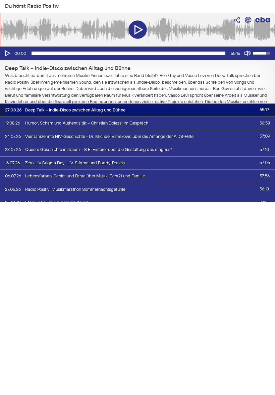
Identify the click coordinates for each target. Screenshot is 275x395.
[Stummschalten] (247, 53)
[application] (137, 53)
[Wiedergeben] (7, 53)
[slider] (128, 53)
